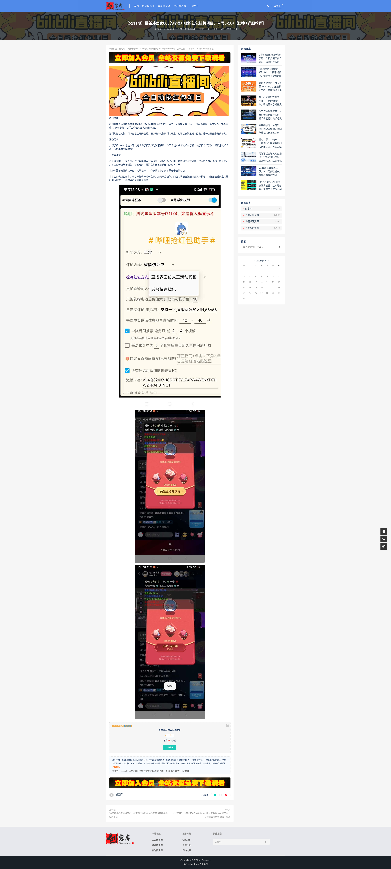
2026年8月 (261, 261)
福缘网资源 (164, 6)
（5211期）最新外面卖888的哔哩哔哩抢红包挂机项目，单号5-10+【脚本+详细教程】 (155, 771)
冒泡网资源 (180, 6)
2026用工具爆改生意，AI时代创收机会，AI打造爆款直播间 (270, 171)
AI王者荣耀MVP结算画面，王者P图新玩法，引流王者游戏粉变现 (270, 101)
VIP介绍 (186, 840)
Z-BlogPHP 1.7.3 (201, 864)
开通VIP (194, 6)
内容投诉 (116, 767)
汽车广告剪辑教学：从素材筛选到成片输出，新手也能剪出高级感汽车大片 (270, 115)
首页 (136, 6)
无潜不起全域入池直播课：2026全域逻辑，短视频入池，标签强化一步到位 (270, 158)
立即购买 (170, 747)
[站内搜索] (268, 6)
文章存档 (187, 845)
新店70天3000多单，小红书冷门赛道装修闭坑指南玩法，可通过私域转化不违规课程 (270, 144)
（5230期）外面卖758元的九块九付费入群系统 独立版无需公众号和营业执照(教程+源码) (201, 815)
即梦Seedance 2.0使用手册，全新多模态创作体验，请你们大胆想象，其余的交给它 (270, 59)
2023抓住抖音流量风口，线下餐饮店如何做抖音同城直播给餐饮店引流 (138, 815)
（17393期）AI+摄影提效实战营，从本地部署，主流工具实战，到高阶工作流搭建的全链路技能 (270, 186)
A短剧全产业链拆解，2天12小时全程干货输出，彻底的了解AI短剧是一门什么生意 (270, 73)
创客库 (122, 49)
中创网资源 (148, 6)
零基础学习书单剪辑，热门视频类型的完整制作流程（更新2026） (270, 129)
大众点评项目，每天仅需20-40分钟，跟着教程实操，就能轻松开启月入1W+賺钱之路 (270, 87)
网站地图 (187, 850)
